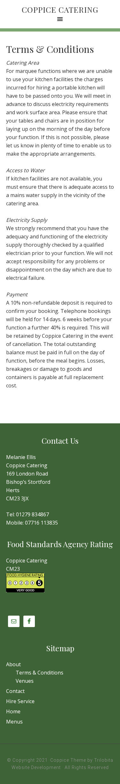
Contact (15, 691)
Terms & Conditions (39, 672)
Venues (25, 680)
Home (13, 711)
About (13, 664)
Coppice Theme (68, 760)
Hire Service (20, 701)
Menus (14, 721)
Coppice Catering (60, 9)
